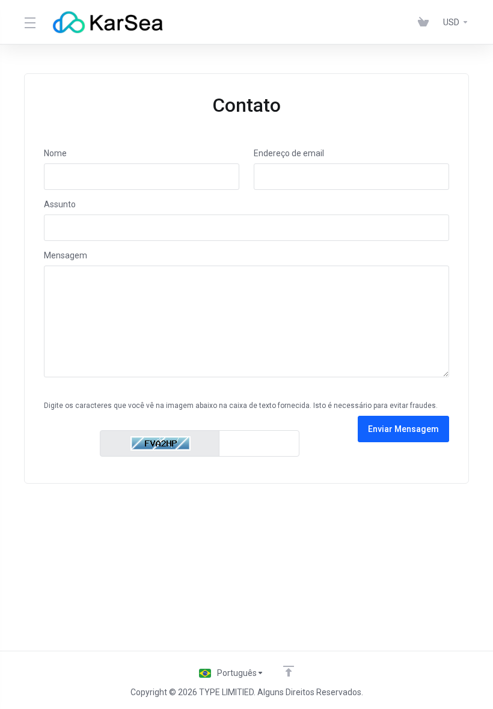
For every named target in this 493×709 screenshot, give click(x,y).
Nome (55, 153)
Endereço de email (289, 153)
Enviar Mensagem (403, 429)
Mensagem (65, 255)
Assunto (60, 204)
